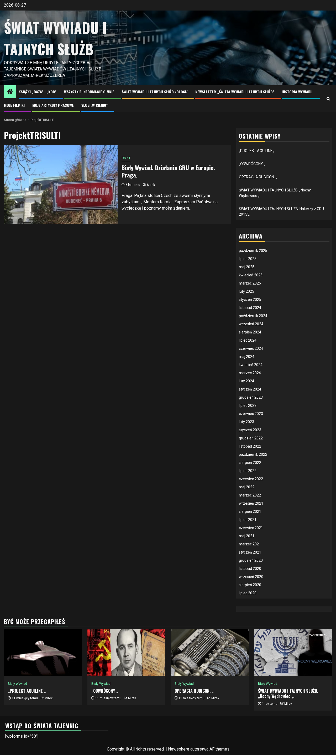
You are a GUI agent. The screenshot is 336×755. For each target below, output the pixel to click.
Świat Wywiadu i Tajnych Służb (55, 38)
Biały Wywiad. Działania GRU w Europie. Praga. (168, 171)
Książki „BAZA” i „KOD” (37, 91)
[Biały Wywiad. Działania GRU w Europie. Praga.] (61, 184)
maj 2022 (246, 487)
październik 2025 (253, 251)
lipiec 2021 (247, 520)
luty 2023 (246, 422)
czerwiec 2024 (251, 348)
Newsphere (178, 749)
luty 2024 (246, 381)
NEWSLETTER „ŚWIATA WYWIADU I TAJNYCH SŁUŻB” (234, 91)
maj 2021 (246, 536)
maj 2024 (246, 356)
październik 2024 (253, 316)
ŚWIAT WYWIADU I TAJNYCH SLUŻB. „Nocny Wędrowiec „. (288, 694)
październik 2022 (253, 454)
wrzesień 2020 (251, 577)
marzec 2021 (250, 544)
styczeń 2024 (250, 389)
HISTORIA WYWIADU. (297, 91)
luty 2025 (246, 291)
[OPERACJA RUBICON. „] (210, 652)
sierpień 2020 (250, 585)
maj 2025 (246, 267)
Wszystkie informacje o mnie (89, 91)
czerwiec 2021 (251, 528)
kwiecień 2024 (250, 365)
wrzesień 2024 (251, 324)
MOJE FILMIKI (14, 105)
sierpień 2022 (250, 462)
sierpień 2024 (250, 332)
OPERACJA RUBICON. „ (258, 177)
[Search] (328, 99)
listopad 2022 (250, 446)
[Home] (10, 92)
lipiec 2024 (247, 340)
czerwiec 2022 (251, 479)
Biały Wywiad (17, 684)
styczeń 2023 (250, 430)
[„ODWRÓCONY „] (126, 652)
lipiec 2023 (247, 405)
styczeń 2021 (250, 552)
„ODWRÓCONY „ (252, 164)
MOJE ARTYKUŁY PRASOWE (53, 105)
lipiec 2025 (247, 259)
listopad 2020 (250, 568)
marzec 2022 (250, 495)
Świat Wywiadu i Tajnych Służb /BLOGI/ (155, 91)
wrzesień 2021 (251, 503)
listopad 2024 (250, 308)
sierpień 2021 (250, 511)
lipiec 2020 (247, 593)
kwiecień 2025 (250, 275)
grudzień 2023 (251, 397)
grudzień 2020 (251, 560)
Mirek (151, 185)
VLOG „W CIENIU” (94, 105)
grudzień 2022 (251, 438)
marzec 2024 (250, 373)
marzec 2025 (250, 283)
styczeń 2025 (250, 299)
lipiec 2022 (247, 471)
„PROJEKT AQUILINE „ (257, 151)
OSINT (126, 158)
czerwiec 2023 (251, 414)
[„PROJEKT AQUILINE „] (43, 652)
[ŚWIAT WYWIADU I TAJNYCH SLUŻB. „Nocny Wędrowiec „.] (293, 652)
